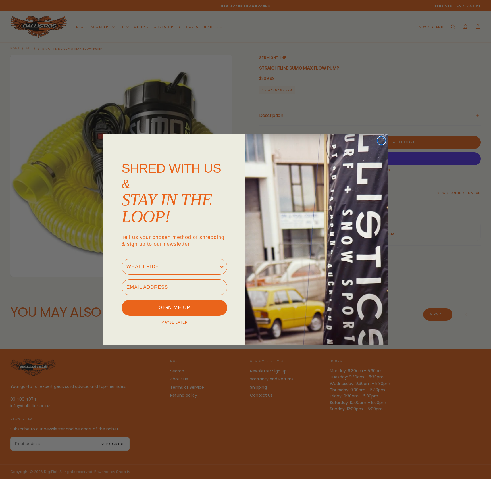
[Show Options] (222, 266)
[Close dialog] (381, 141)
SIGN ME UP (174, 307)
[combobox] (172, 266)
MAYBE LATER (174, 322)
